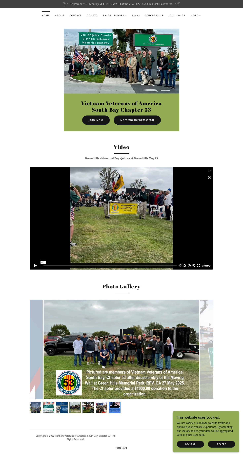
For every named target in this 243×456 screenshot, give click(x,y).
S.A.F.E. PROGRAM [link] (115, 15)
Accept (221, 444)
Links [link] (136, 15)
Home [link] (46, 15)
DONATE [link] (92, 15)
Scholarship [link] (154, 15)
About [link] (59, 15)
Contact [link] (75, 15)
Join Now (96, 120)
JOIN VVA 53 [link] (177, 15)
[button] (196, 15)
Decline (190, 444)
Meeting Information (137, 120)
